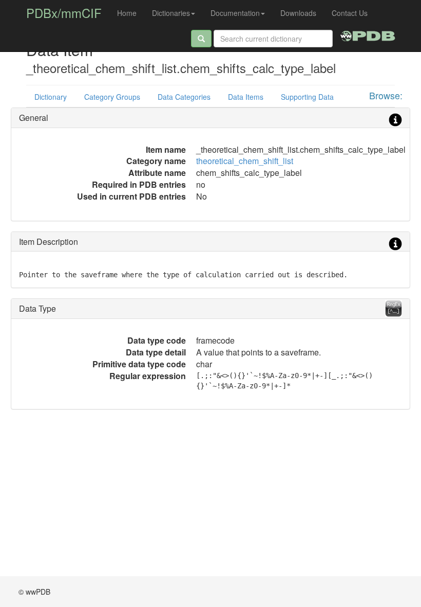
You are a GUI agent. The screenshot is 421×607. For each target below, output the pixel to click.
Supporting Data (307, 97)
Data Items (245, 97)
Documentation (235, 13)
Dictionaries (171, 13)
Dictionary (50, 97)
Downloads (298, 13)
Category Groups (112, 97)
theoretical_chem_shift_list (244, 161)
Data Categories (184, 97)
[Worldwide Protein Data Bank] (367, 34)
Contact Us (350, 13)
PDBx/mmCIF (64, 13)
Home (127, 13)
